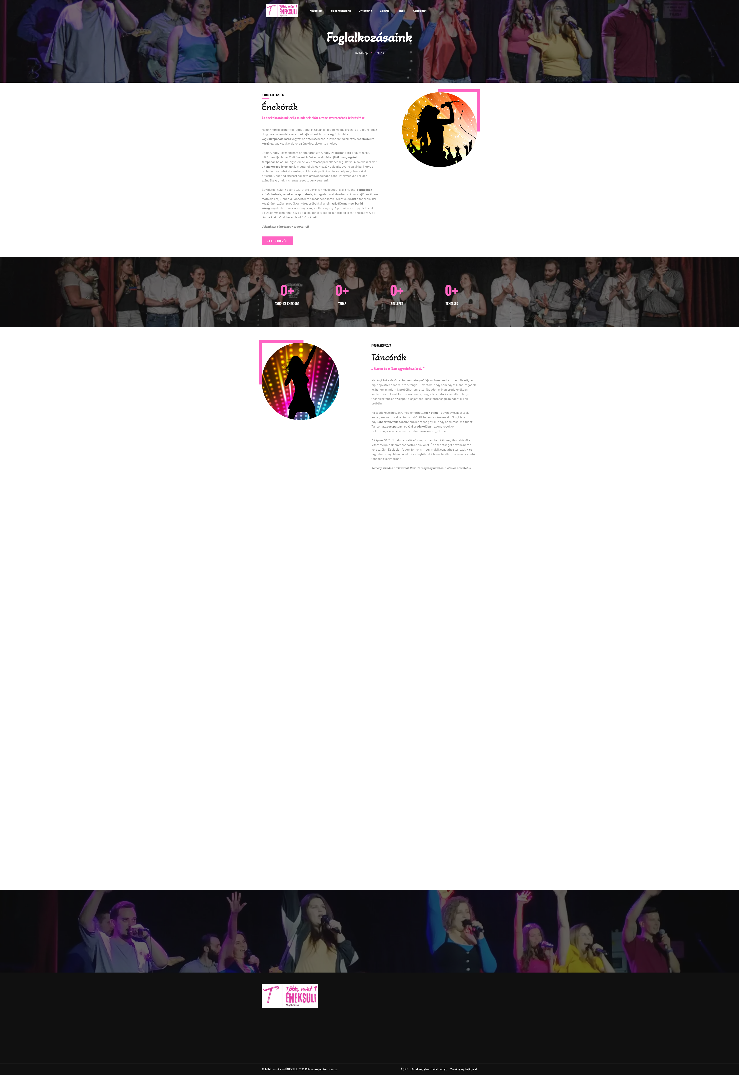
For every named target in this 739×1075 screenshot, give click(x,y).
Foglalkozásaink (340, 10)
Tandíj (401, 10)
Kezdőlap (315, 10)
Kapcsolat (419, 10)
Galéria (384, 10)
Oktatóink (365, 10)
